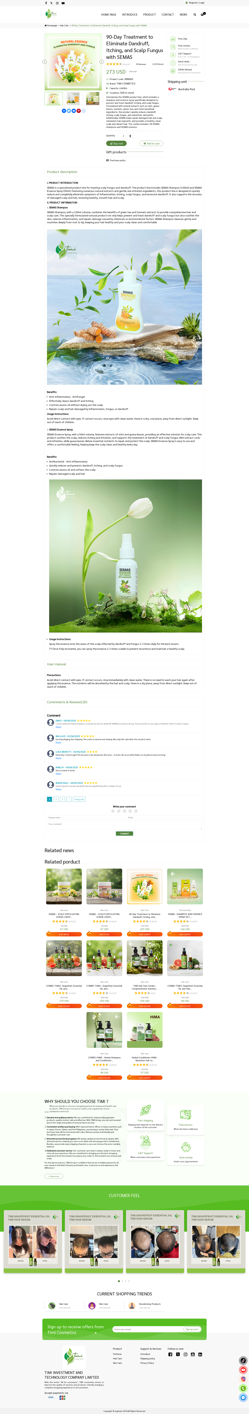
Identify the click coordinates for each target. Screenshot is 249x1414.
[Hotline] (243, 1390)
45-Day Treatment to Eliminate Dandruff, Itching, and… (144, 916)
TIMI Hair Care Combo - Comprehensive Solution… (145, 987)
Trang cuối (79, 799)
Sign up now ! (192, 1329)
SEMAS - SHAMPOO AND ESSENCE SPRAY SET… (185, 916)
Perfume (117, 1354)
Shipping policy (147, 1358)
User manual (56, 664)
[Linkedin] (200, 1354)
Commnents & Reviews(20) (67, 701)
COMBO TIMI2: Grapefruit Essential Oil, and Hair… (185, 987)
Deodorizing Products (150, 1303)
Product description (62, 171)
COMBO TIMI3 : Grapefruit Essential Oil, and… (104, 987)
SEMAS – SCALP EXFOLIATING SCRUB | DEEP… (64, 916)
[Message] (243, 1399)
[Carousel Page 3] (125, 1281)
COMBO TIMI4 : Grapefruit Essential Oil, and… (64, 987)
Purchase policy (118, 160)
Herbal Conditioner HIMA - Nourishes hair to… (145, 1059)
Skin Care (103, 1303)
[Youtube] (63, 3)
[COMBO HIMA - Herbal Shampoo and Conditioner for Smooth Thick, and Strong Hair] (104, 1030)
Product (149, 14)
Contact (168, 14)
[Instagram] (57, 3)
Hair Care (63, 1303)
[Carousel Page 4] (129, 1281)
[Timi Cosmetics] (74, 1357)
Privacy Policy (147, 1362)
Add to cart (153, 143)
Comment (124, 833)
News (183, 14)
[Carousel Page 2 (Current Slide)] (122, 1281)
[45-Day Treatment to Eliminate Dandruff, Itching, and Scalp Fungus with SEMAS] (145, 886)
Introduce (129, 14)
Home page (108, 14)
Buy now (118, 143)
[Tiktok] (243, 1362)
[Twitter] (51, 3)
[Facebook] (46, 3)
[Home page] (51, 14)
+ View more (53, 1176)
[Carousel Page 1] (118, 1281)
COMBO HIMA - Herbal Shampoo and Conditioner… (104, 1059)
